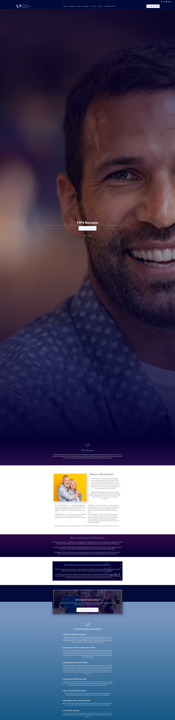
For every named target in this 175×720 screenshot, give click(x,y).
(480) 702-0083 (110, 6)
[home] (24, 6)
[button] (65, 6)
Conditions (78, 6)
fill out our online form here (92, 604)
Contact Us (100, 6)
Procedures (71, 6)
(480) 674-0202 (79, 604)
